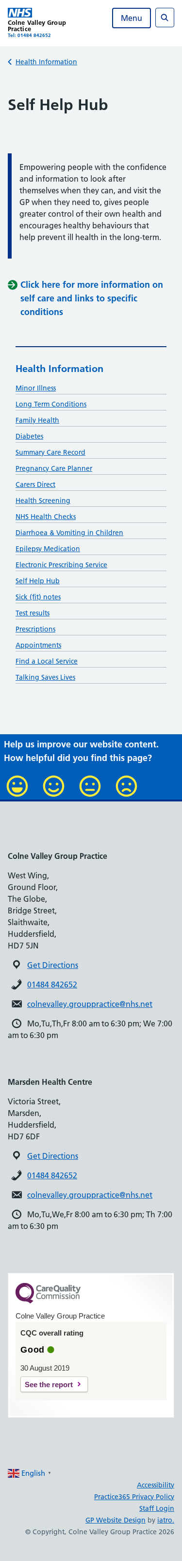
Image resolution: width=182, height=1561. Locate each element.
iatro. (165, 1520)
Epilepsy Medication (48, 548)
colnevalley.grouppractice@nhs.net (89, 1004)
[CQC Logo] (48, 1301)
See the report (49, 1384)
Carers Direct (35, 484)
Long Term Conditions (51, 404)
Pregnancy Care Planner (54, 468)
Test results (33, 613)
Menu (131, 18)
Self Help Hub (38, 580)
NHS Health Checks (46, 516)
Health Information (46, 61)
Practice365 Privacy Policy (134, 1496)
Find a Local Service (47, 661)
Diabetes (29, 436)
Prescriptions (35, 629)
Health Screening (43, 500)
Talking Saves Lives (45, 677)
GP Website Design (115, 1520)
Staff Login (156, 1508)
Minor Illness (36, 388)
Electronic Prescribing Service (61, 564)
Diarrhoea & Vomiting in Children (69, 532)
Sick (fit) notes (38, 597)
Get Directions (52, 965)
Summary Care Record (50, 452)
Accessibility (155, 1485)
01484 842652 (52, 984)
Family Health (37, 420)
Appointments (38, 645)
